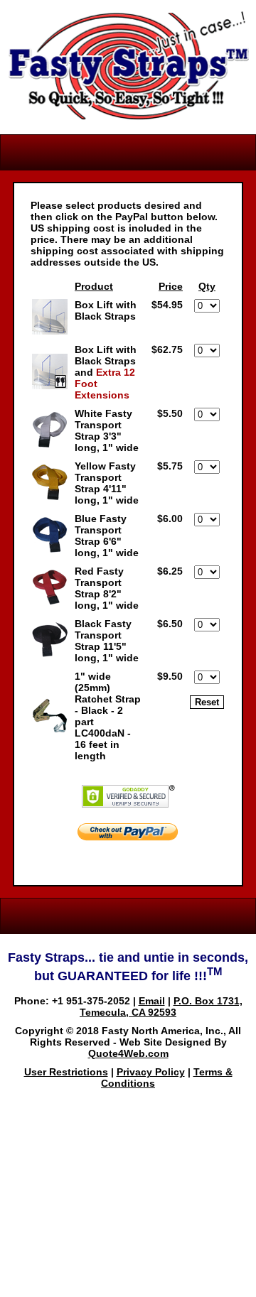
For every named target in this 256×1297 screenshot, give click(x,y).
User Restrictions (66, 1072)
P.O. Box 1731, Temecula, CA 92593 (161, 1006)
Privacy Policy (151, 1072)
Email (152, 1000)
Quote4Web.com (128, 1053)
